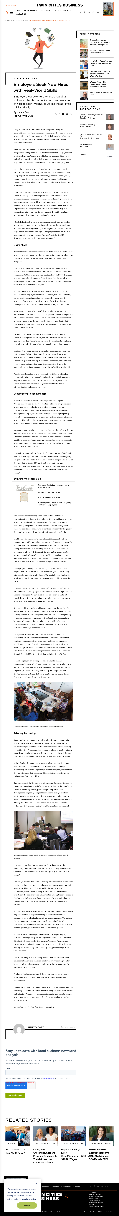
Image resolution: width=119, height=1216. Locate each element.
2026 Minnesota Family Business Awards (100, 51)
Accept (27, 1205)
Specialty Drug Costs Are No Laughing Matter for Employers (54, 503)
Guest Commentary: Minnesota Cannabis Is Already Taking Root (99, 42)
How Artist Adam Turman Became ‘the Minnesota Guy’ (101, 63)
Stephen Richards (87, 118)
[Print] (67, 114)
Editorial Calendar (94, 1195)
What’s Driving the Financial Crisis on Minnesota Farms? (98, 84)
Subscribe (10, 5)
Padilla (83, 155)
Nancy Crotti (24, 112)
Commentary (30, 11)
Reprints (45, 1186)
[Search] (7, 12)
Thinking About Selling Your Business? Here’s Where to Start (100, 73)
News (17, 11)
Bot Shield (111, 1212)
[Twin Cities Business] (59, 5)
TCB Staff (92, 1193)
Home (7, 20)
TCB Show (44, 11)
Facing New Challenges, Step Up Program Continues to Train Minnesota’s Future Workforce (45, 1156)
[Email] (63, 114)
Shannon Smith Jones (89, 138)
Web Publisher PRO (95, 1212)
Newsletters (66, 1186)
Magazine (21, 14)
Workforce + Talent (19, 20)
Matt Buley (84, 146)
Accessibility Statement (96, 1206)
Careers (91, 1205)
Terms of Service (94, 1201)
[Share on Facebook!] (59, 114)
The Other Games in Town (49, 497)
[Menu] (11, 12)
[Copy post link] (71, 114)
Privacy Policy (93, 1199)
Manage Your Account (96, 1197)
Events (67, 11)
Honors (56, 11)
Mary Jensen (85, 126)
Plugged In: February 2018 (49, 492)
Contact (76, 1186)
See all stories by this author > (67, 1027)
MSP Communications (96, 1203)
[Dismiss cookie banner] (36, 1184)
